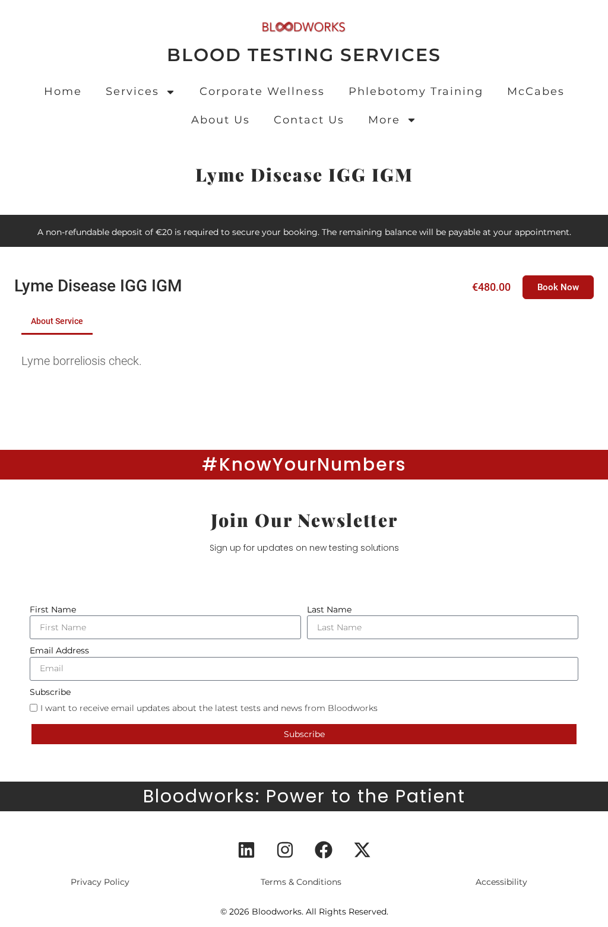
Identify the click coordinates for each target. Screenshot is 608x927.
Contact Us (309, 119)
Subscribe (50, 692)
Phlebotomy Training (416, 91)
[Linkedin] (246, 850)
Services (132, 91)
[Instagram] (285, 850)
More (384, 119)
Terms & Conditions (301, 882)
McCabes (536, 91)
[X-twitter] (362, 850)
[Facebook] (323, 850)
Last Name (329, 609)
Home (63, 91)
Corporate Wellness (262, 91)
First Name (53, 609)
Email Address (59, 650)
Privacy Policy (100, 882)
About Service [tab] (57, 321)
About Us (220, 119)
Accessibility (501, 882)
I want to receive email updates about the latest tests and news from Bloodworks (209, 707)
